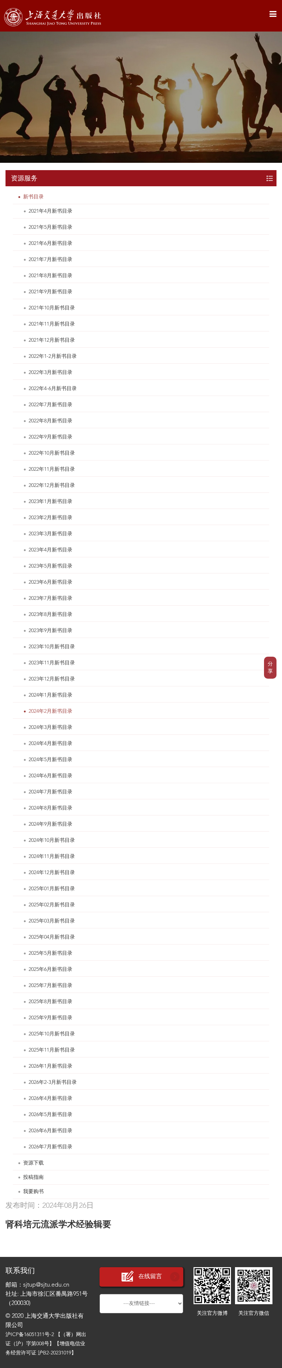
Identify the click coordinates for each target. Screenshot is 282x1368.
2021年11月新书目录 (52, 324)
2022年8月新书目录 (50, 420)
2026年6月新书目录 (50, 1130)
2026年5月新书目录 (50, 1114)
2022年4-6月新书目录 (53, 388)
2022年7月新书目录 (50, 404)
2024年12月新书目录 (52, 872)
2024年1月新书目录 (50, 695)
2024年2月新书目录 (50, 711)
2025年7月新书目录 (50, 985)
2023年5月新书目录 (50, 566)
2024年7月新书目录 (50, 792)
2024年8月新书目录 (50, 808)
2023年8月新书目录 (50, 614)
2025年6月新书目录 (50, 969)
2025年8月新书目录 (50, 1001)
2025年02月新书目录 (52, 904)
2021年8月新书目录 (50, 275)
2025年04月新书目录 (52, 937)
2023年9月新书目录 (50, 630)
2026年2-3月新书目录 (53, 1082)
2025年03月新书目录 (52, 921)
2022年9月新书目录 (50, 437)
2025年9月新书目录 (50, 1017)
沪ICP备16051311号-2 (30, 1334)
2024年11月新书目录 (52, 856)
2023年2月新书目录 (50, 517)
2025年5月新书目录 (50, 953)
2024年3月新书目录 (50, 727)
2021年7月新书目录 (50, 259)
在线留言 (150, 1277)
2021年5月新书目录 (50, 227)
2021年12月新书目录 (52, 340)
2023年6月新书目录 (50, 582)
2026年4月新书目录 (50, 1098)
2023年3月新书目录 (50, 533)
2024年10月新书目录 (52, 840)
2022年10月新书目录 (52, 453)
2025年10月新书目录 (52, 1034)
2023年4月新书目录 (50, 550)
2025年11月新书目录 (52, 1050)
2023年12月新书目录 (52, 679)
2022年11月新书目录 (52, 469)
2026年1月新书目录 (50, 1066)
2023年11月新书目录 (52, 662)
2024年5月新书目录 (50, 759)
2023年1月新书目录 (50, 501)
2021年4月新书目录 (50, 211)
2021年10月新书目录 (52, 308)
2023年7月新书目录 (50, 598)
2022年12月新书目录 (52, 485)
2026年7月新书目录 (50, 1146)
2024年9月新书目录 (50, 824)
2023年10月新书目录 (52, 646)
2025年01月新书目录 (52, 888)
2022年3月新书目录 (50, 372)
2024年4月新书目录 (50, 743)
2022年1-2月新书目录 (53, 356)
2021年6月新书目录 (50, 243)
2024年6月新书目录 (50, 775)
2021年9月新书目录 (50, 291)
